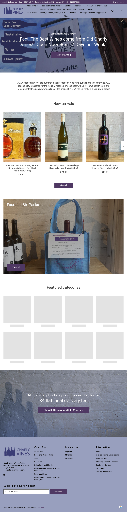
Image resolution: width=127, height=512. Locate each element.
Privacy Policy (101, 458)
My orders (69, 455)
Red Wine (38, 462)
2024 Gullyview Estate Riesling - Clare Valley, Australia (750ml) (63, 166)
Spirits (36, 458)
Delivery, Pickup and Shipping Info (92, 13)
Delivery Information (104, 472)
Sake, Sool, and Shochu (97, 6)
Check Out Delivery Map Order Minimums (63, 410)
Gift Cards (100, 468)
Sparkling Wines (40, 474)
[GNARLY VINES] (13, 11)
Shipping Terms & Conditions (107, 462)
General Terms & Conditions (107, 455)
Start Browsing (63, 55)
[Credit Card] (120, 507)
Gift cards (72, 13)
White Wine (38, 451)
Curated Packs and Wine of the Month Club (58, 9)
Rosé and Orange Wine (43, 455)
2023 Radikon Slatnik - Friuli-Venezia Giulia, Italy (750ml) (104, 166)
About (66, 16)
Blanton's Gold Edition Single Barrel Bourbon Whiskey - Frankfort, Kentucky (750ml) (22, 168)
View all (63, 185)
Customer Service (103, 465)
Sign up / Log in (118, 2)
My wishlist (69, 458)
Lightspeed (40, 507)
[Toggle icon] (112, 11)
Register (68, 451)
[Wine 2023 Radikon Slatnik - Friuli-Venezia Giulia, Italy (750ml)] (105, 137)
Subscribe (58, 491)
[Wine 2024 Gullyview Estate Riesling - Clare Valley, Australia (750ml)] (63, 137)
